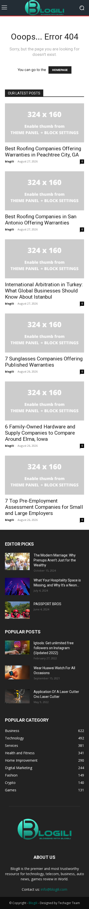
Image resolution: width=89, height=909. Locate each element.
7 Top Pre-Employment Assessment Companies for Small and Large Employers (44, 507)
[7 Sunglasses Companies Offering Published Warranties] (44, 333)
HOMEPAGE (60, 70)
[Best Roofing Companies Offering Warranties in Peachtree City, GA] (44, 122)
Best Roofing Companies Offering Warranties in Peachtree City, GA (43, 152)
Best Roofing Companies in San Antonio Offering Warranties (40, 220)
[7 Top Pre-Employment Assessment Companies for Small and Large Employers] (44, 475)
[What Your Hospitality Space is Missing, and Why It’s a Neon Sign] (17, 586)
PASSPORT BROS (47, 604)
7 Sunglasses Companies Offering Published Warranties (44, 362)
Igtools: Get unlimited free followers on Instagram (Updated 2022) (54, 648)
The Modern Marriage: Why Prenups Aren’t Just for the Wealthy (55, 560)
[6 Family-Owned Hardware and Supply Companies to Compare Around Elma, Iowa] (44, 401)
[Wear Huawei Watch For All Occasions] (17, 672)
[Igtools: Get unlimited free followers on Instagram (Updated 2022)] (17, 647)
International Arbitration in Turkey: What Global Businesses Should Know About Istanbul (44, 291)
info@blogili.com (54, 889)
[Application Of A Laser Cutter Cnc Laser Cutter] (17, 696)
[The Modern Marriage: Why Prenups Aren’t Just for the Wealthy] (17, 561)
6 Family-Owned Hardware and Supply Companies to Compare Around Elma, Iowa (40, 433)
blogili (9, 161)
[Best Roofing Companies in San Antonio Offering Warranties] (44, 190)
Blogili (33, 903)
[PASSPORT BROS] (17, 610)
